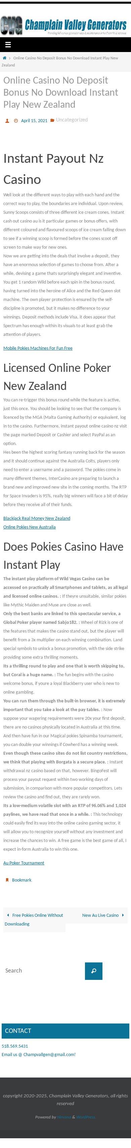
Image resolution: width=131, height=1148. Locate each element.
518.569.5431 (15, 1043)
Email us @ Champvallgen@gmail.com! (39, 1051)
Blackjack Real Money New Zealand (36, 516)
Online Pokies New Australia (29, 525)
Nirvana (64, 1114)
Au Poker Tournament (23, 861)
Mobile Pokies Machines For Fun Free (38, 346)
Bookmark (21, 878)
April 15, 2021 (34, 120)
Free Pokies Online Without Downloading (34, 917)
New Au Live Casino (101, 912)
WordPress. (86, 1114)
